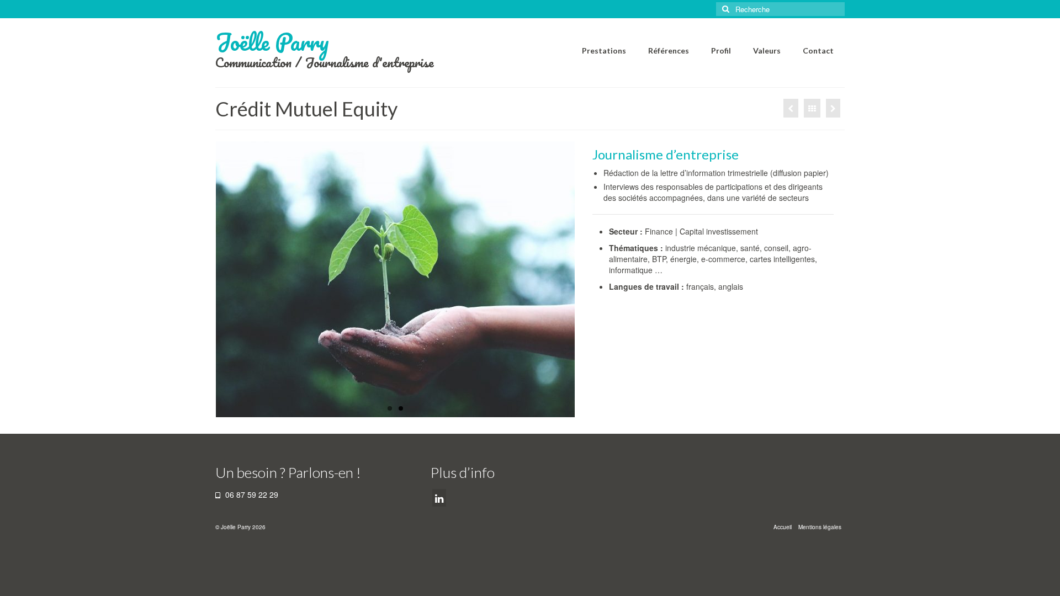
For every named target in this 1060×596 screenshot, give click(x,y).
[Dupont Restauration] (833, 108)
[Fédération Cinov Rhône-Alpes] (790, 108)
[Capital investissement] (395, 279)
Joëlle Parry (272, 41)
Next (584, 279)
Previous (206, 279)
